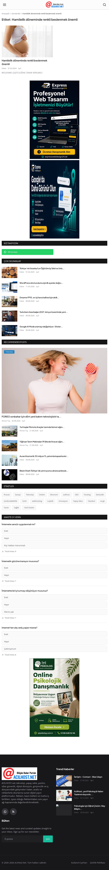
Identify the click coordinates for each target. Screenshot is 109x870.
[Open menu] (4, 4)
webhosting (37, 501)
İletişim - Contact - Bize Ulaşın (88, 776)
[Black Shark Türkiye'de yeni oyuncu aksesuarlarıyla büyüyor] (9, 474)
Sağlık (16, 507)
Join (48, 838)
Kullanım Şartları (79, 862)
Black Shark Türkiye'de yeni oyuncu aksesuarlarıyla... (44, 470)
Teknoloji (30, 494)
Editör (4, 68)
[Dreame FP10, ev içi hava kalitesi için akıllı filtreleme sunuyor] (9, 301)
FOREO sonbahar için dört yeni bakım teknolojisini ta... (31, 416)
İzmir (24, 501)
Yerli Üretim (29, 507)
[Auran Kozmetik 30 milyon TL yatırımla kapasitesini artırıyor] (9, 460)
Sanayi (18, 494)
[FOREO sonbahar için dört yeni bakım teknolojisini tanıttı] (54, 381)
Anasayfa (5, 13)
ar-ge (102, 501)
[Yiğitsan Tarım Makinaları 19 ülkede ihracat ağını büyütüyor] (9, 445)
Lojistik (50, 501)
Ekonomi (54, 494)
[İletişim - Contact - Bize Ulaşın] (64, 780)
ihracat (7, 494)
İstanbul (91, 501)
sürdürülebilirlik (10, 501)
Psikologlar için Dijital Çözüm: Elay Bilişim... (89, 807)
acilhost (66, 494)
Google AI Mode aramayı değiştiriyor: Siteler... (41, 326)
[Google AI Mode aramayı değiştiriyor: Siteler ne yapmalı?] (9, 330)
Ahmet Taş (6, 421)
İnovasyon (63, 501)
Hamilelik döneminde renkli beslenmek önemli (24, 62)
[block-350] (54, 120)
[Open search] (104, 4)
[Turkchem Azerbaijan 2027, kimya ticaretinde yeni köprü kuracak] (9, 316)
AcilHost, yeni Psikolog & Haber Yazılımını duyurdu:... (88, 793)
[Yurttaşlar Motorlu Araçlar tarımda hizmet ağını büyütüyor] (9, 431)
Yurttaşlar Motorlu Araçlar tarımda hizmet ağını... (42, 427)
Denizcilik (100, 494)
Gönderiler (15, 13)
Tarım (6, 507)
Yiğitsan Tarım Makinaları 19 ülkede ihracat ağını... (42, 441)
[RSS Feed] (13, 811)
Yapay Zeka (78, 501)
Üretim (42, 494)
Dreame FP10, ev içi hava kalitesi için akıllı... (39, 297)
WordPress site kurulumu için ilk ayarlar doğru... (41, 283)
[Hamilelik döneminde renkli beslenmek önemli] (27, 41)
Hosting (87, 494)
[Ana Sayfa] (54, 4)
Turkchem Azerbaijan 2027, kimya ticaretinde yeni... (44, 312)
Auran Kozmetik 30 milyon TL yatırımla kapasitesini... (44, 456)
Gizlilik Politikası (97, 862)
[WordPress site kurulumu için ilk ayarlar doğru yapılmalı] (9, 287)
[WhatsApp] (5, 811)
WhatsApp (12, 252)
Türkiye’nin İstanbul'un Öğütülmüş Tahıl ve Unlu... (42, 268)
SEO (76, 494)
